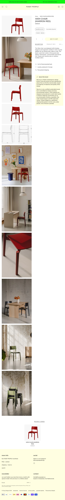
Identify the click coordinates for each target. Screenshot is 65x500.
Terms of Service (5, 486)
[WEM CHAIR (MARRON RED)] (32, 432)
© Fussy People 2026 (7, 490)
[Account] (59, 7)
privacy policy (31, 490)
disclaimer (15, 490)
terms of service (23, 490)
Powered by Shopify (50, 490)
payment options (40, 490)
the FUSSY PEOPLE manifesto (10, 458)
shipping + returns (7, 465)
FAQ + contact (5, 462)
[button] (6, 7)
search (3, 468)
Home (36, 16)
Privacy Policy (25, 485)
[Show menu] (2, 7)
